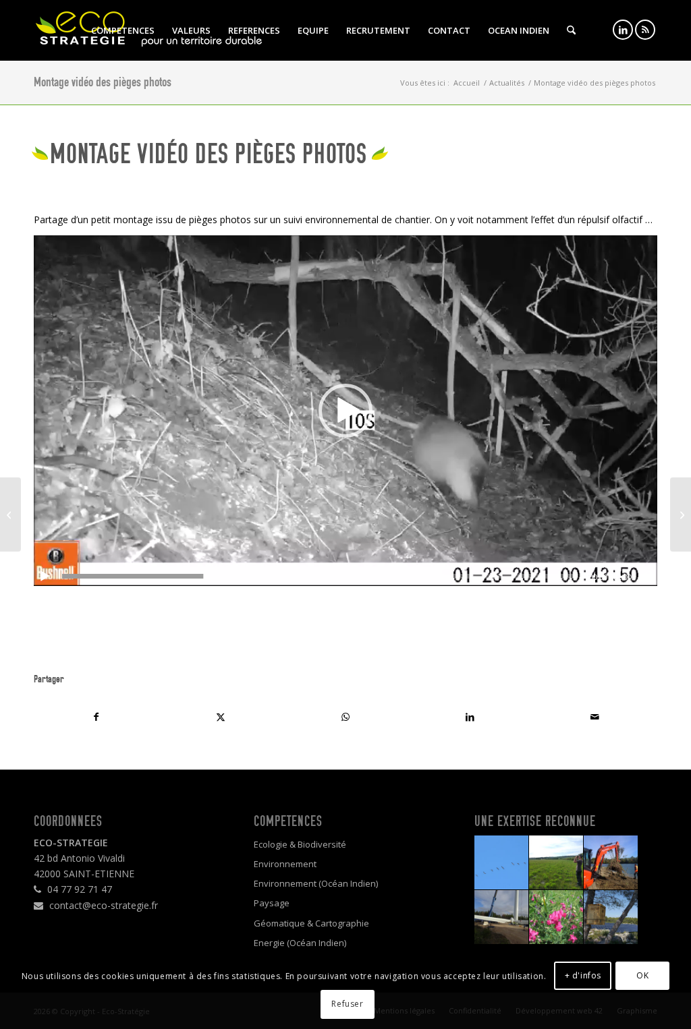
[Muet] (646, 576)
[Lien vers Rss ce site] (645, 30)
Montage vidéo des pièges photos (102, 82)
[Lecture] (44, 576)
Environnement (285, 864)
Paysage (271, 903)
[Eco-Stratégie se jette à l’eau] (680, 514)
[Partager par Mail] (594, 717)
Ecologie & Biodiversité (300, 844)
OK (642, 975)
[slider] (320, 576)
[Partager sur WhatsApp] (345, 717)
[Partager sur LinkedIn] (470, 717)
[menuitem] (122, 30)
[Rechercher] (571, 30)
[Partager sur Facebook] (96, 717)
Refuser (347, 1003)
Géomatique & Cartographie (311, 923)
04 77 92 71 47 (78, 889)
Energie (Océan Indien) (300, 943)
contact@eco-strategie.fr (102, 905)
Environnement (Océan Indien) (316, 883)
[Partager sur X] (221, 717)
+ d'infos (583, 975)
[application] (345, 410)
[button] (345, 411)
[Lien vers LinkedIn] (623, 30)
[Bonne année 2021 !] (10, 514)
